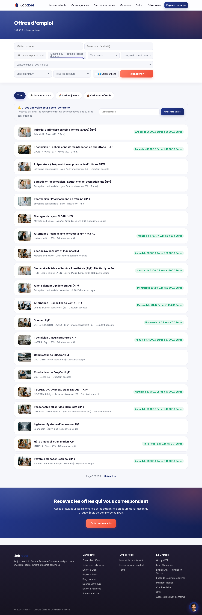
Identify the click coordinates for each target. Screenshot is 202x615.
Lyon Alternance (164, 565)
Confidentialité (163, 587)
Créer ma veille (172, 111)
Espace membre (176, 5)
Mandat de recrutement (131, 560)
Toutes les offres (91, 560)
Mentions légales (164, 582)
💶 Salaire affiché (107, 73)
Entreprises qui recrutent (131, 565)
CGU (158, 592)
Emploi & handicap (92, 588)
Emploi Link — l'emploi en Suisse (169, 572)
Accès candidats (91, 593)
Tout (20, 95)
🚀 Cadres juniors (69, 95)
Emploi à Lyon (90, 570)
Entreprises (154, 5)
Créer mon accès (101, 523)
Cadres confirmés (104, 5)
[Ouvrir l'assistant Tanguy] (194, 607)
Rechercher (137, 73)
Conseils (125, 5)
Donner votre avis (92, 584)
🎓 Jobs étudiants (40, 95)
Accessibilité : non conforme (170, 597)
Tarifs (122, 570)
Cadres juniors (80, 5)
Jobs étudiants (57, 5)
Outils (139, 5)
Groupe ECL (162, 560)
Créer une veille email (93, 565)
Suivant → (110, 476)
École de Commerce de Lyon (170, 578)
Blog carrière (89, 579)
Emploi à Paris (90, 574)
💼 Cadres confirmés (99, 95)
